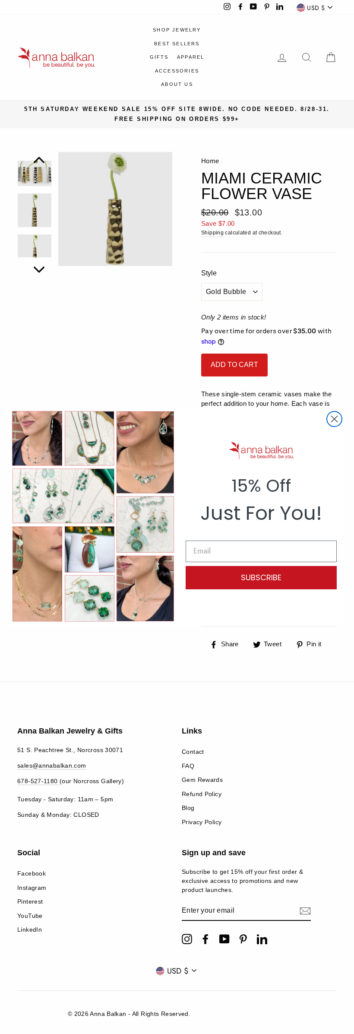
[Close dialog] (334, 419)
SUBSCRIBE (261, 577)
